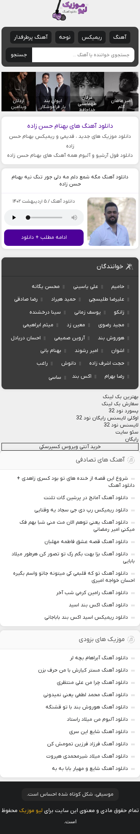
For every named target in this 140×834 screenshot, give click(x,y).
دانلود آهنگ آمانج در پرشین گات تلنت (86, 497)
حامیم (117, 286)
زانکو (119, 312)
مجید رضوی (111, 325)
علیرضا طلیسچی (106, 299)
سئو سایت (127, 432)
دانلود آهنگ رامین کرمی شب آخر (92, 592)
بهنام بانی (50, 350)
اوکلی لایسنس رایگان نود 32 (107, 418)
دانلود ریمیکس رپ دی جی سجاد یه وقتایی (81, 510)
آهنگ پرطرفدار (31, 37)
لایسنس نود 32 (121, 425)
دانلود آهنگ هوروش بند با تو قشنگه (87, 707)
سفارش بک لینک (120, 404)
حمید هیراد (63, 299)
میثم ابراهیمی (38, 325)
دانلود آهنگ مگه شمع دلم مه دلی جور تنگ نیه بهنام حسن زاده (70, 181)
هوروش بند (111, 338)
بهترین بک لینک (121, 396)
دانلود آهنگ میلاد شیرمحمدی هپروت (87, 756)
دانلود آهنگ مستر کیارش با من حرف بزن (83, 670)
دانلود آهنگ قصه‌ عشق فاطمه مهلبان (86, 541)
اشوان (117, 350)
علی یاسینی (85, 286)
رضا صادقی (26, 299)
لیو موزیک (31, 810)
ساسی (55, 377)
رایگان (132, 439)
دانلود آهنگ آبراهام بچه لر (99, 658)
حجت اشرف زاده (106, 363)
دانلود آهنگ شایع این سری (98, 731)
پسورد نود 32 (124, 411)
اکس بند (81, 376)
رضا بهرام (114, 376)
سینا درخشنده (45, 312)
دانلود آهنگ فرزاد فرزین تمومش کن (87, 744)
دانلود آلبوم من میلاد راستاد (97, 719)
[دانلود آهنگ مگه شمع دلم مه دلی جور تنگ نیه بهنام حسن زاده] (111, 221)
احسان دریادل (26, 338)
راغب (42, 363)
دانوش (68, 363)
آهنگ (120, 37)
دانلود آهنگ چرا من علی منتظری (92, 682)
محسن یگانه (46, 286)
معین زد (76, 325)
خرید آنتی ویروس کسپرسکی (70, 446)
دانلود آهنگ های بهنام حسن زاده (70, 126)
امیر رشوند (86, 350)
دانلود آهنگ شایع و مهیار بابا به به (90, 768)
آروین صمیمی (69, 338)
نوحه (65, 37)
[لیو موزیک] (70, 10)
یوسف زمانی (87, 312)
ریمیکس (92, 37)
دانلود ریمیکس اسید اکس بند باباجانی (86, 617)
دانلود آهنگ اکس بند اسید (98, 605)
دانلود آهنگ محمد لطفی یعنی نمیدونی (85, 694)
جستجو (19, 54)
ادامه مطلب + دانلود (44, 237)
